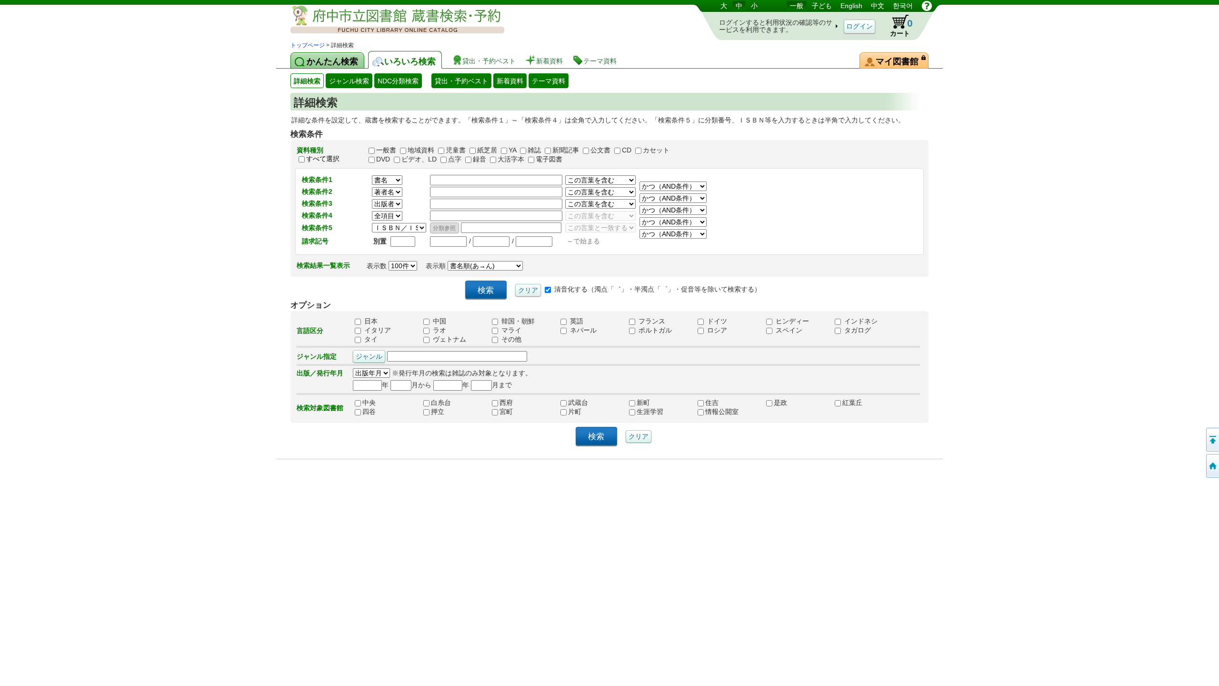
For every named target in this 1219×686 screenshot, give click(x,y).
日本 (370, 321)
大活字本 (511, 159)
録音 (479, 159)
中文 (877, 6)
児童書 (456, 150)
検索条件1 (317, 179)
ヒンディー (791, 321)
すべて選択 (323, 158)
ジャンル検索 (349, 81)
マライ (510, 330)
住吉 (722, 403)
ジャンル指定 (317, 356)
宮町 (516, 412)
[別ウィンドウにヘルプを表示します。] (927, 5)
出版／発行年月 (320, 373)
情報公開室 (722, 412)
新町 (653, 403)
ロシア (716, 330)
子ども (822, 6)
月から (421, 385)
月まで (502, 385)
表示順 (437, 266)
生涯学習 (653, 412)
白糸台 (447, 403)
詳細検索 (307, 81)
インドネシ (860, 321)
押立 (447, 412)
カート (901, 27)
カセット (656, 150)
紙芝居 (487, 150)
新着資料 (510, 81)
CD (626, 150)
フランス (651, 321)
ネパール (582, 330)
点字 (454, 159)
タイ (370, 339)
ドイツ (716, 321)
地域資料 (421, 150)
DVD (383, 159)
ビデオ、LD (419, 159)
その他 (510, 339)
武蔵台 (584, 403)
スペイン (788, 330)
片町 (584, 412)
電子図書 (549, 159)
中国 (438, 321)
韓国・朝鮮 (517, 321)
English (851, 6)
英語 (575, 321)
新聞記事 (565, 150)
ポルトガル (654, 330)
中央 (379, 403)
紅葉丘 (859, 403)
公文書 (600, 150)
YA (512, 150)
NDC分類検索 (398, 81)
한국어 (903, 6)
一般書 (386, 150)
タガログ (856, 330)
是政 (790, 403)
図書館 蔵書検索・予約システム (390, 20)
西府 (516, 403)
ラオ (438, 330)
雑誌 (534, 150)
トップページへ (1212, 466)
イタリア (376, 330)
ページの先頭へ (1212, 440)
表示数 (378, 266)
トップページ (307, 45)
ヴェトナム (448, 339)
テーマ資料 (548, 81)
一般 (796, 6)
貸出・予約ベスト (461, 81)
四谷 (379, 412)
